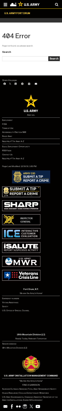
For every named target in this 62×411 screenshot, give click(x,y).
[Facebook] (4, 84)
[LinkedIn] (15, 84)
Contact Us (7, 154)
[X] (10, 84)
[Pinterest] (22, 84)
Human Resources (9, 393)
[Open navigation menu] (5, 4)
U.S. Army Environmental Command (17, 397)
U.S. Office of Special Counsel (15, 310)
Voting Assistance (10, 302)
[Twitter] (31, 406)
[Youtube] (38, 406)
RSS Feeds (6, 150)
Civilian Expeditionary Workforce (34, 393)
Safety (5, 306)
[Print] (29, 84)
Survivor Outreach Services (14, 389)
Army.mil (31, 115)
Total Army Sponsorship (38, 389)
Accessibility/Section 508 (14, 132)
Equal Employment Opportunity (16, 146)
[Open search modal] (56, 4)
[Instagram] (25, 406)
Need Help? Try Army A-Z (13, 141)
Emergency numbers (10, 298)
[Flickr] (18, 406)
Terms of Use (7, 128)
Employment (7, 120)
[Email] (35, 84)
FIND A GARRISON (31, 385)
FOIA (4, 124)
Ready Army (7, 136)
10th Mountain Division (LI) (14, 348)
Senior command (9, 344)
